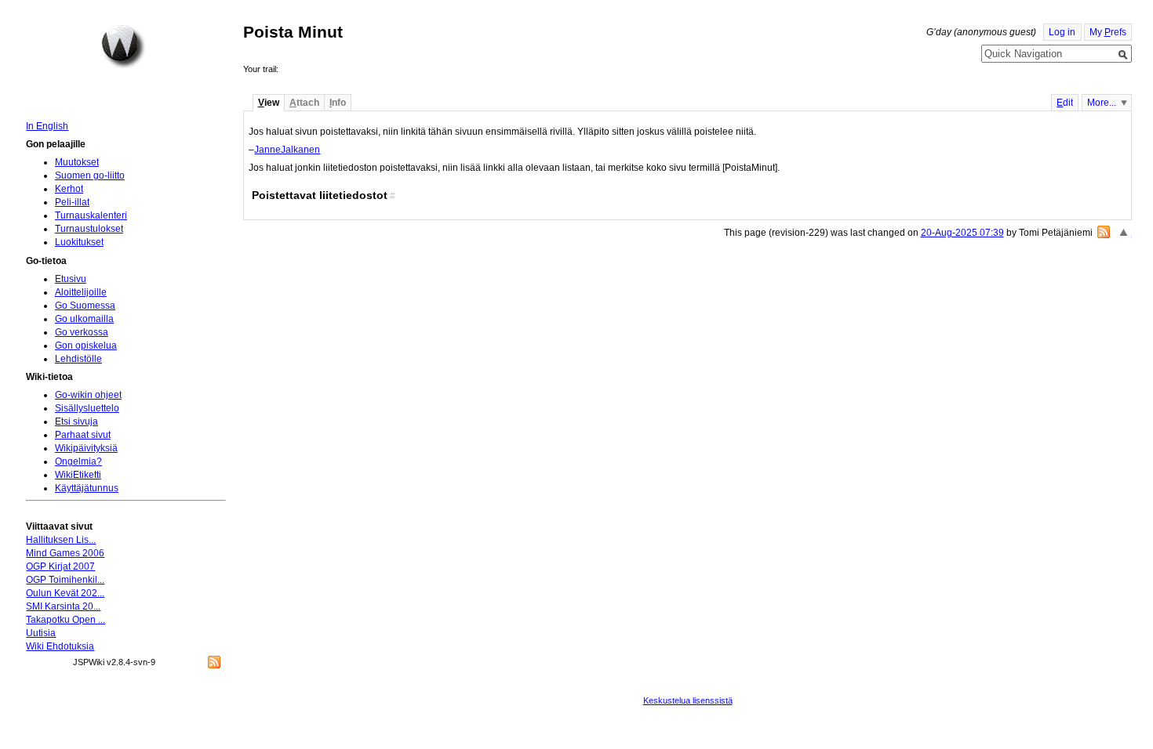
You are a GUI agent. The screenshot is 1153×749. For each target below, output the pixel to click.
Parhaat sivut (83, 434)
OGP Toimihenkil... (65, 579)
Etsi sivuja (76, 421)
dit (1065, 102)
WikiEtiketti (78, 474)
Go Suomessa (85, 305)
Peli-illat (72, 202)
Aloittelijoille (81, 292)
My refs (1107, 32)
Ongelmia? (78, 461)
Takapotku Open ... (65, 619)
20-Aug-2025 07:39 (962, 232)
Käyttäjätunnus (86, 488)
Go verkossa (81, 332)
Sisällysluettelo (87, 408)
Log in (1062, 32)
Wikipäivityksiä (86, 448)
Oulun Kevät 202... (65, 593)
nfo (337, 102)
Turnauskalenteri (91, 215)
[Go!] (1123, 55)
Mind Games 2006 (65, 553)
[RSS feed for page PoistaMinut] (1103, 232)
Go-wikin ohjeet (88, 394)
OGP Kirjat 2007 (60, 566)
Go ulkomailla (84, 318)
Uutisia (41, 633)
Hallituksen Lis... (61, 539)
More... (1101, 102)
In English (47, 126)
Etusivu (70, 278)
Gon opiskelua (86, 345)
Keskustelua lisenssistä (688, 700)
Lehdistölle (78, 358)
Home (123, 46)
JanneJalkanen (287, 149)
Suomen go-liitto (90, 175)
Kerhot (69, 188)
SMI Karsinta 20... (63, 606)
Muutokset (77, 162)
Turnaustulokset (89, 228)
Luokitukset (79, 242)
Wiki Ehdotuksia (60, 646)
